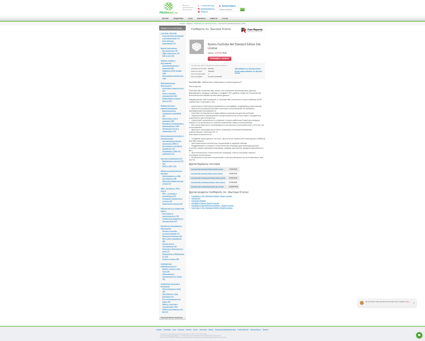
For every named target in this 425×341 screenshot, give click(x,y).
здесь (407, 301)
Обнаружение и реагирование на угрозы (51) (172, 276)
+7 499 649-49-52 (208, 6)
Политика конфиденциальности (225, 329)
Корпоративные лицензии (172, 317)
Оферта (210, 329)
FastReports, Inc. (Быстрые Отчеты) (205, 23)
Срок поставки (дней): (198, 74)
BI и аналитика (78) (170, 51)
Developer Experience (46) (172, 236)
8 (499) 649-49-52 (242, 329)
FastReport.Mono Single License (205, 203)
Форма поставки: (196, 71)
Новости (213, 18)
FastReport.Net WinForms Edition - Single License (212, 205)
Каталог (165, 18)
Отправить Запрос (219, 58)
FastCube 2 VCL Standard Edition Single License (212, 208)
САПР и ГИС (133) (169, 166)
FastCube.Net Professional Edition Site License (207, 187)
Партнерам (203, 329)
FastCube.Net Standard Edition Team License (207, 173)
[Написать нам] (419, 335)
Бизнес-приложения (169, 48)
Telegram (204, 12)
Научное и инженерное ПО (171, 159)
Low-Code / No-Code (169, 33)
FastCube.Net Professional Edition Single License (208, 178)
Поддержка (178, 18)
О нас (190, 18)
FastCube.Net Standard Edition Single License (207, 169)
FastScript (195, 198)
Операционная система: (199, 68)
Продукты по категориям (171, 28)
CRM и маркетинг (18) (171, 53)
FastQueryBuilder (198, 201)
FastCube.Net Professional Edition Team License (208, 182)
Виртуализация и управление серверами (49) (171, 113)
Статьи (225, 18)
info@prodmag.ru (208, 9)
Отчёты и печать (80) (170, 259)
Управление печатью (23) (172, 204)
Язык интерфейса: (197, 76)
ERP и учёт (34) (168, 56)
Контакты (201, 18)
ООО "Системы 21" (173, 335)
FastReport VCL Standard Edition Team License (211, 196)
